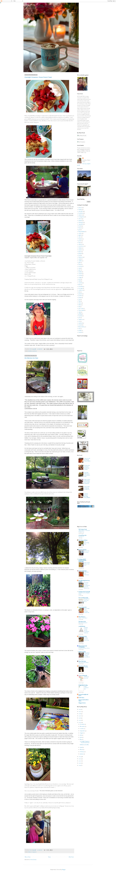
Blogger (64, 869)
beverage (80, 288)
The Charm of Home (83, 540)
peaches (80, 295)
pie (79, 229)
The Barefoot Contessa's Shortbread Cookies (87, 467)
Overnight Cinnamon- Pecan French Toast (38, 77)
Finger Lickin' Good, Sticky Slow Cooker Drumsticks (87, 481)
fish (79, 306)
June (81, 737)
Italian (79, 248)
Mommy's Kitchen (82, 549)
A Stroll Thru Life (82, 535)
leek (79, 328)
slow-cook (80, 308)
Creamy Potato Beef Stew (84, 648)
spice (79, 270)
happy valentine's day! (86, 688)
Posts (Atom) (33, 859)
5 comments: (39, 349)
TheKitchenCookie (83, 636)
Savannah (80, 286)
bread (79, 226)
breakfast (30, 351)
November (82, 726)
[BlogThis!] (48, 349)
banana (80, 238)
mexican (80, 266)
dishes (79, 304)
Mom (79, 284)
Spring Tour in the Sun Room (86, 600)
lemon (79, 264)
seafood (80, 332)
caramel (80, 273)
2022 (80, 709)
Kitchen (80, 253)
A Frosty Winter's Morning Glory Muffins (87, 495)
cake (79, 237)
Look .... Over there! (83, 618)
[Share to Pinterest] (52, 349)
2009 (80, 765)
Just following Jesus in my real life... (84, 581)
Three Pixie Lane (82, 661)
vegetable (80, 224)
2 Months (86, 667)
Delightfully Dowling (83, 685)
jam (79, 292)
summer (80, 215)
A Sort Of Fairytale (83, 675)
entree (79, 218)
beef (79, 255)
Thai (79, 301)
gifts (79, 262)
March (81, 749)
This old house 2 (82, 616)
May (81, 739)
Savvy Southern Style (83, 597)
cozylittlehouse (82, 626)
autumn (80, 220)
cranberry (80, 290)
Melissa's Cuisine (82, 651)
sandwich (80, 323)
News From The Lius (83, 666)
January (82, 754)
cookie (79, 233)
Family (29, 852)
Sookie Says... (82, 697)
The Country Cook (83, 529)
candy (79, 259)
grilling (80, 314)
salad (79, 281)
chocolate (80, 211)
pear (79, 317)
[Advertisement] (84, 517)
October (82, 728)
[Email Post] (44, 349)
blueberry (80, 257)
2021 (80, 711)
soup (79, 268)
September (82, 730)
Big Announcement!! (83, 622)
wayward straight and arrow (83, 695)
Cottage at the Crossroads (84, 591)
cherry (79, 303)
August (81, 733)
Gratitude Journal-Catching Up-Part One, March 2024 (87, 585)
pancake (80, 293)
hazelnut (80, 315)
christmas (80, 222)
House (79, 227)
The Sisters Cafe (82, 621)
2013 (80, 756)
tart (79, 299)
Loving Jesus (33, 852)
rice (79, 321)
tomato (80, 249)
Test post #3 (81, 536)
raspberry (80, 319)
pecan (79, 240)
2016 (80, 718)
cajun (79, 312)
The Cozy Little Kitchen (39, 6)
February (82, 751)
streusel (80, 325)
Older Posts (71, 857)
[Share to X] (49, 349)
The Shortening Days (86, 543)
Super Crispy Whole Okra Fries (87, 564)
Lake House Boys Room (83, 662)
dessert (80, 207)
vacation (80, 282)
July (81, 735)
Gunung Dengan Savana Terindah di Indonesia (86, 630)
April (81, 747)
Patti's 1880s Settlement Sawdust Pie (87, 488)
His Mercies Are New (31, 358)
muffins (80, 271)
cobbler (80, 260)
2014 (80, 722)
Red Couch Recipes (83, 570)
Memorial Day (81, 326)
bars (79, 242)
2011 (80, 761)
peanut (79, 297)
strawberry (34, 351)
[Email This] (47, 349)
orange (79, 277)
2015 (80, 720)
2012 (80, 758)
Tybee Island (81, 310)
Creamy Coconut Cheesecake (86, 639)
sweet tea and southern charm (83, 700)
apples (79, 235)
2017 (80, 715)
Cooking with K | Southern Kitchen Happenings (82, 560)
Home (49, 857)
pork (79, 279)
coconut (80, 275)
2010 (80, 763)
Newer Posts (27, 857)
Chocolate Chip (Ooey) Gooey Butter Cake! (87, 474)
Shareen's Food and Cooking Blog (83, 646)
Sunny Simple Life (82, 607)
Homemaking (81, 231)
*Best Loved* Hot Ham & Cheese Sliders (87, 460)
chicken (80, 244)
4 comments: (39, 850)
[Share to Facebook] (50, 349)
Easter (79, 251)
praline (79, 330)
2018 (80, 713)
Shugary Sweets (82, 703)
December (82, 724)
